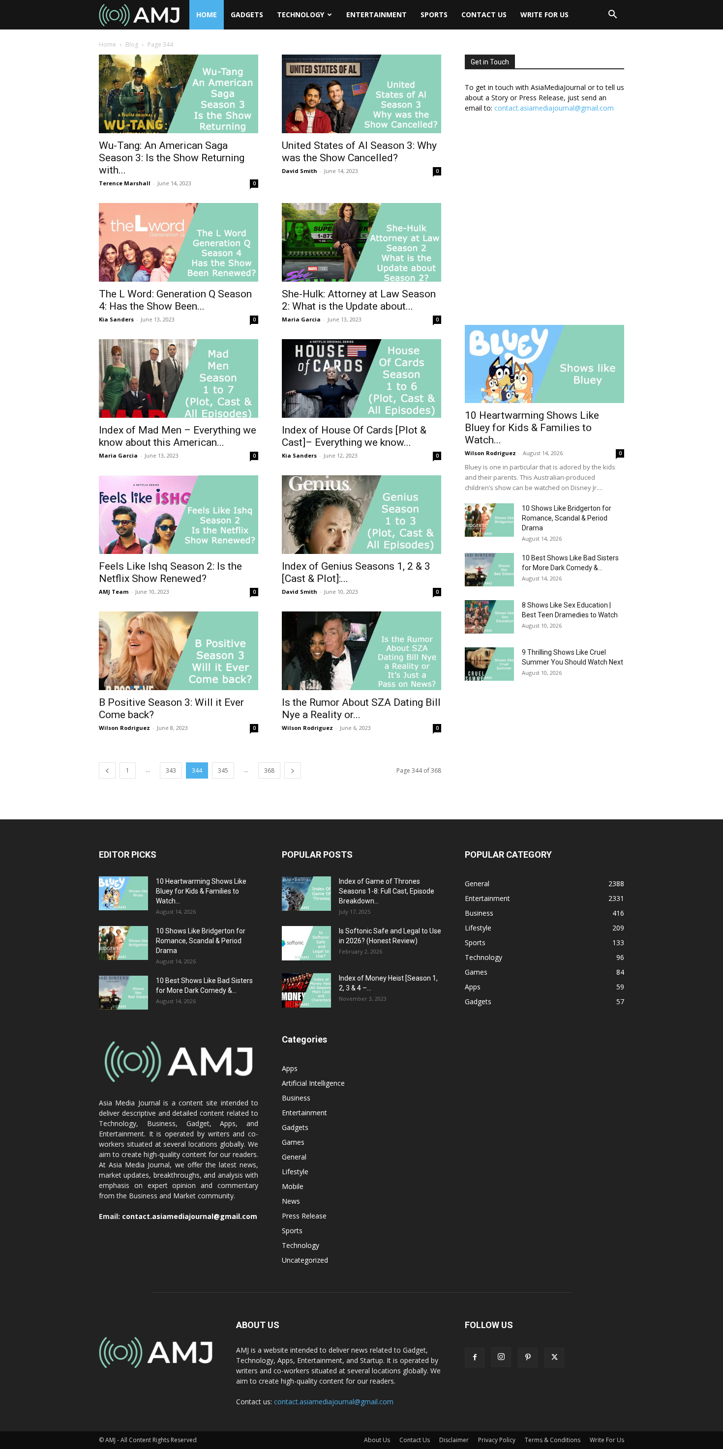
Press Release (304, 1215)
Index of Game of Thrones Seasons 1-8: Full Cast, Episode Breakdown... (386, 891)
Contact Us (484, 14)
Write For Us (544, 14)
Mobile (292, 1186)
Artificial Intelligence (313, 1083)
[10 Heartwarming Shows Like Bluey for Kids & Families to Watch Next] (544, 364)
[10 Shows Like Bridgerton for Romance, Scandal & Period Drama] (489, 520)
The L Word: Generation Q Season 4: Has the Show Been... (175, 300)
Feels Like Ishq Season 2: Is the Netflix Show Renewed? (170, 572)
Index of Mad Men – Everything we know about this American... (177, 436)
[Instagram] (501, 1357)
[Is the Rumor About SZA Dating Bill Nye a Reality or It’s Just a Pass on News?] (361, 650)
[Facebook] (474, 1357)
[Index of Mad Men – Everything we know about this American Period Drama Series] (178, 378)
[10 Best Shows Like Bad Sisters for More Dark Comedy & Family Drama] (489, 570)
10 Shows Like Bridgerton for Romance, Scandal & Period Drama (566, 518)
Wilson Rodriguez (124, 727)
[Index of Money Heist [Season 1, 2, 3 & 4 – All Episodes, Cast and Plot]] (306, 990)
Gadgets (247, 14)
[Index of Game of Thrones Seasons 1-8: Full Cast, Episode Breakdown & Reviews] (306, 893)
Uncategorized (305, 1260)
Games (293, 1142)
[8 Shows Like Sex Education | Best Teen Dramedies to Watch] (489, 617)
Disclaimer (454, 1440)
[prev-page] (107, 770)
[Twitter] (554, 1357)
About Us (377, 1440)
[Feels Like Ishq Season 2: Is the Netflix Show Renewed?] (178, 514)
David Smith (299, 170)
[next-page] (292, 770)
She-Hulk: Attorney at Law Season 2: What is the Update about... (359, 300)
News (291, 1201)
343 (171, 770)
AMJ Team (113, 591)
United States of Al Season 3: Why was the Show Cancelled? (359, 152)
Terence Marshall (125, 183)
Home (206, 14)
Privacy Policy (496, 1440)
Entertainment (376, 14)
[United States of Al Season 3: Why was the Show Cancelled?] (361, 94)
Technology (300, 14)
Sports (434, 14)
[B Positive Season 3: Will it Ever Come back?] (178, 650)
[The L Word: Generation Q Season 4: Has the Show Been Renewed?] (178, 242)
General (294, 1156)
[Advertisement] (544, 224)
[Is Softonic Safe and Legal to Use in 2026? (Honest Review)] (306, 943)
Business (296, 1097)
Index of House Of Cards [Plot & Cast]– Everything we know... (354, 436)
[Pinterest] (528, 1357)
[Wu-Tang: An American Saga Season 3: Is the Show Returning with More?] (178, 94)
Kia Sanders (116, 319)
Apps (290, 1068)
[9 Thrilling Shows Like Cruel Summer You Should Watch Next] (489, 664)
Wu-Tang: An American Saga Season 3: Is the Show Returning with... (171, 158)
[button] (612, 15)
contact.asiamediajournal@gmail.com (554, 108)
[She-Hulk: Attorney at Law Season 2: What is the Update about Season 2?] (361, 242)
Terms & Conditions (552, 1440)
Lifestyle (295, 1171)
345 (223, 770)
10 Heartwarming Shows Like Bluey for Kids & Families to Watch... (532, 427)
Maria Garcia (301, 319)
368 (269, 770)
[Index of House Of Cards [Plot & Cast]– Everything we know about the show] (361, 378)
